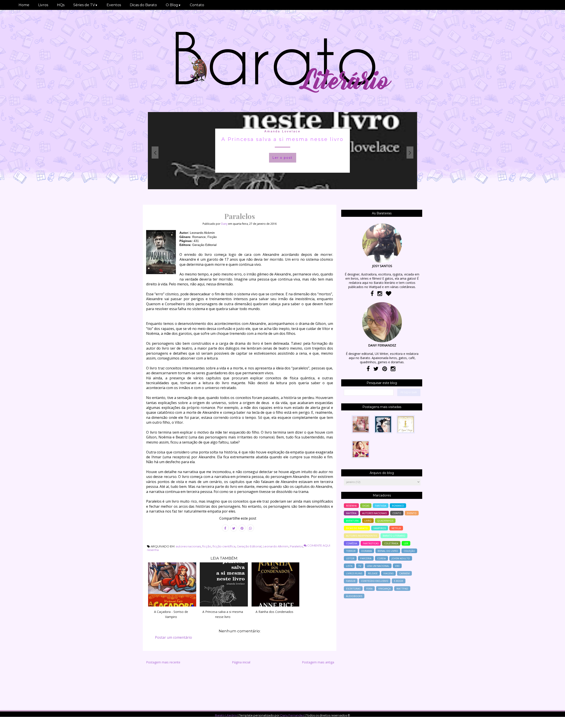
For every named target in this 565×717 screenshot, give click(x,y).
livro (367, 520)
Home (24, 5)
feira (369, 588)
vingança (384, 588)
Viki (397, 565)
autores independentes (361, 535)
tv (359, 565)
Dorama (366, 550)
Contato (197, 5)
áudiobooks (354, 596)
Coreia (381, 558)
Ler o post (235, 158)
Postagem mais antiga (318, 662)
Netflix (396, 528)
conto (396, 513)
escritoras (353, 588)
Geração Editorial (249, 546)
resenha (153, 550)
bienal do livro (388, 550)
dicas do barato (357, 528)
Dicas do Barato (143, 5)
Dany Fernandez (292, 715)
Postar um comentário (173, 637)
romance (398, 505)
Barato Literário (226, 715)
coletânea (391, 543)
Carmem (404, 573)
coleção (409, 550)
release (373, 573)
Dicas (365, 505)
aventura (352, 520)
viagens (388, 573)
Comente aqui (318, 545)
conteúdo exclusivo (374, 580)
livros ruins (354, 573)
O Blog (173, 5)
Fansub (350, 580)
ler (406, 543)
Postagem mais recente (163, 662)
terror (351, 550)
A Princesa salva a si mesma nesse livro (235, 139)
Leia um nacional (378, 565)
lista (349, 565)
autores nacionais (188, 546)
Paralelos (296, 546)
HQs (60, 5)
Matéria (351, 513)
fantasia (380, 505)
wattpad (402, 588)
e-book (398, 580)
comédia (351, 543)
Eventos (114, 5)
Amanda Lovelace (235, 131)
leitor (350, 558)
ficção (206, 546)
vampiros (379, 528)
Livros (43, 5)
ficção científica (224, 546)
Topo (553, 711)
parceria (365, 558)
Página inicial (241, 662)
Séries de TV (85, 5)
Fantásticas (371, 543)
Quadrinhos (385, 520)
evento (411, 513)
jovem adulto (401, 558)
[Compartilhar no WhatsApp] (250, 528)
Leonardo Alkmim (275, 546)
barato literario (394, 535)
